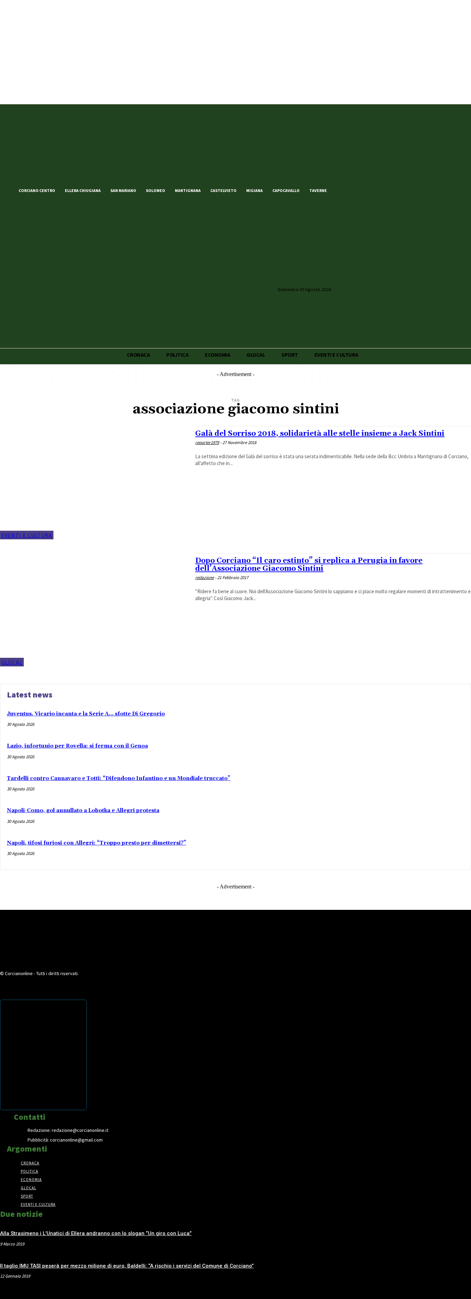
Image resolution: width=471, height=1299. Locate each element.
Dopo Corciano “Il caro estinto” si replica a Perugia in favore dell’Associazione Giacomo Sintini (308, 564)
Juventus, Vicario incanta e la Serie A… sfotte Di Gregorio (86, 714)
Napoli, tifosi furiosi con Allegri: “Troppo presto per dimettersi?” (96, 843)
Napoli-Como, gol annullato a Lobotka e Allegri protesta (83, 810)
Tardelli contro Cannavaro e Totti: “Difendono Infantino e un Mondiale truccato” (118, 778)
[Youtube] (378, 190)
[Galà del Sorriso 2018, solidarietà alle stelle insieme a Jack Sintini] (94, 482)
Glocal (11, 662)
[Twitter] (354, 190)
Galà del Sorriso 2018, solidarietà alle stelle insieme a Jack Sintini (319, 433)
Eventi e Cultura (26, 535)
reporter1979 (207, 442)
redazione (204, 577)
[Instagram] (366, 190)
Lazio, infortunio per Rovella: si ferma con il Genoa (77, 746)
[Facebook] (343, 190)
